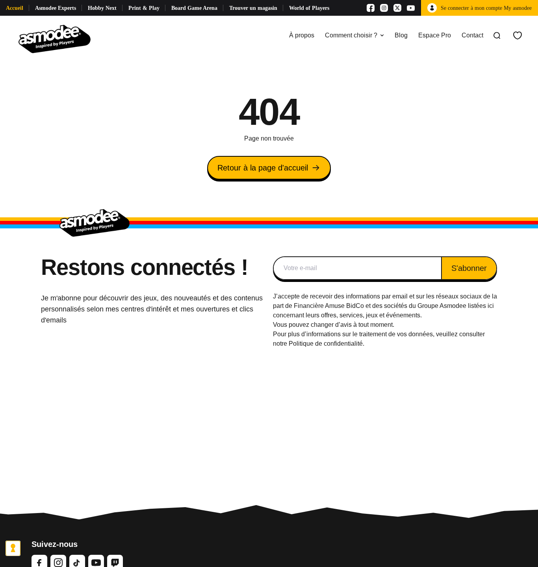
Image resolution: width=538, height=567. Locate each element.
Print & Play (144, 8)
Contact (472, 35)
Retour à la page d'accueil (262, 167)
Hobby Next (102, 8)
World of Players (309, 8)
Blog (401, 35)
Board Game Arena (194, 8)
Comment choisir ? (351, 35)
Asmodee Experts (55, 8)
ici (491, 305)
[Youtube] (410, 8)
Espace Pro (434, 35)
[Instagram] (384, 8)
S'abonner (469, 268)
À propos (301, 35)
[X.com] (397, 8)
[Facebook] (370, 8)
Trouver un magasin (253, 8)
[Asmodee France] (54, 35)
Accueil (14, 8)
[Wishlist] (517, 35)
